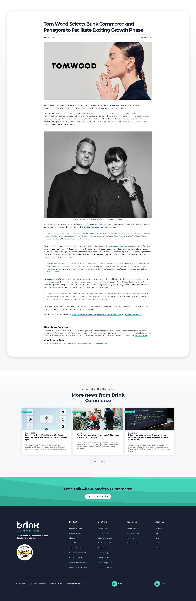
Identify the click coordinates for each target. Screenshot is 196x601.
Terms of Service (73, 584)
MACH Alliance (141, 335)
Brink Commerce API (91, 227)
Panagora (48, 279)
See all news (98, 461)
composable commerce (119, 246)
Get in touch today (98, 496)
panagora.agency (133, 314)
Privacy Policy (56, 584)
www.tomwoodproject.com (84, 314)
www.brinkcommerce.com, (109, 314)
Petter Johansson (95, 344)
